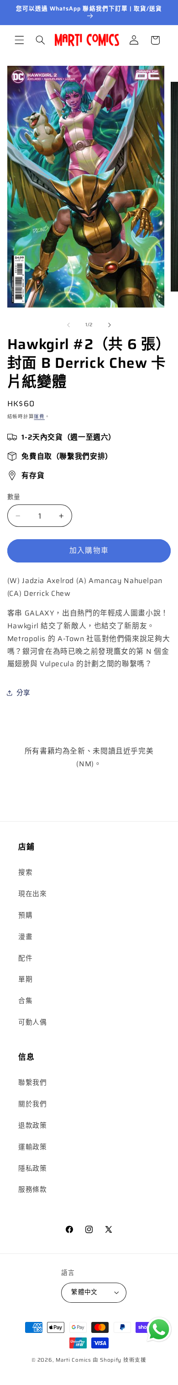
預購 (25, 915)
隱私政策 (32, 1168)
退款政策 (32, 1125)
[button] (19, 40)
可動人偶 (32, 1022)
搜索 (25, 872)
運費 (39, 416)
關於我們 (32, 1103)
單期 (25, 979)
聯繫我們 (32, 1082)
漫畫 (25, 936)
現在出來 (32, 893)
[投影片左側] (68, 325)
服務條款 (32, 1189)
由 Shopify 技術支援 (120, 1360)
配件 (25, 958)
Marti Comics (73, 1360)
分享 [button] (23, 692)
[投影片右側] (109, 325)
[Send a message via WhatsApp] (159, 1329)
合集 (25, 1000)
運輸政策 (32, 1146)
